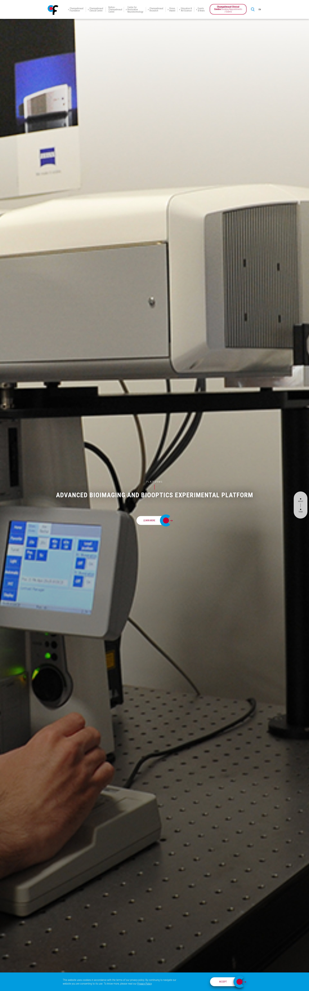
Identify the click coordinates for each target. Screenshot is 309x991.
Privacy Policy (144, 983)
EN (260, 9)
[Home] (53, 10)
